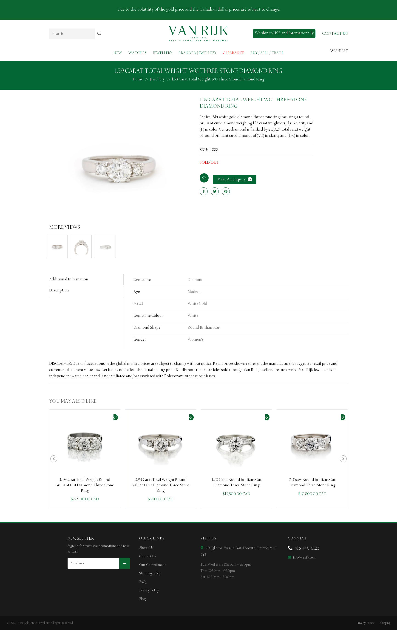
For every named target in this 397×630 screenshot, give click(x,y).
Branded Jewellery (198, 53)
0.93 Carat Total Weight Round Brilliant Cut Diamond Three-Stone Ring (160, 485)
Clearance (233, 53)
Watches (137, 53)
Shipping (385, 623)
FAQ (142, 582)
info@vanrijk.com (303, 557)
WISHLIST (339, 51)
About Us (146, 548)
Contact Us (147, 556)
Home (138, 79)
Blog (142, 599)
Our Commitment (152, 565)
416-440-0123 (306, 548)
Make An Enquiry (231, 179)
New (117, 53)
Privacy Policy (149, 590)
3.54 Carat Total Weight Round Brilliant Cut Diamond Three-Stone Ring (85, 485)
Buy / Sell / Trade (267, 53)
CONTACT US (335, 33)
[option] (84, 458)
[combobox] (72, 34)
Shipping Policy (150, 573)
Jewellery (162, 53)
